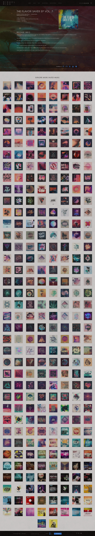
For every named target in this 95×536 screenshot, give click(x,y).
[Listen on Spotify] (72, 66)
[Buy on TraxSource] (63, 66)
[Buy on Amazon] (69, 66)
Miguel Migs (9, 3)
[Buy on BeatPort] (66, 66)
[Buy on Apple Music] (76, 66)
